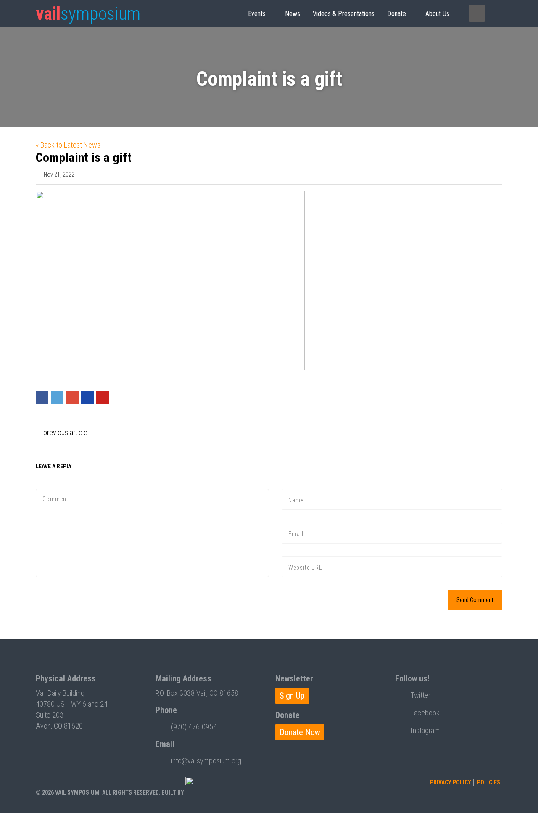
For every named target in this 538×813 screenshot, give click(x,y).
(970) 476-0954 (194, 726)
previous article (64, 432)
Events (257, 14)
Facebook (425, 712)
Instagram (425, 730)
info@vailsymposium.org (206, 760)
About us (437, 14)
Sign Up (292, 696)
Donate (396, 14)
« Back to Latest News (68, 144)
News (292, 14)
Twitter (420, 695)
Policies (488, 782)
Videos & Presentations (343, 14)
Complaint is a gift (84, 157)
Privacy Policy (450, 782)
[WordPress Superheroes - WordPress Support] (216, 792)
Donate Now (300, 732)
